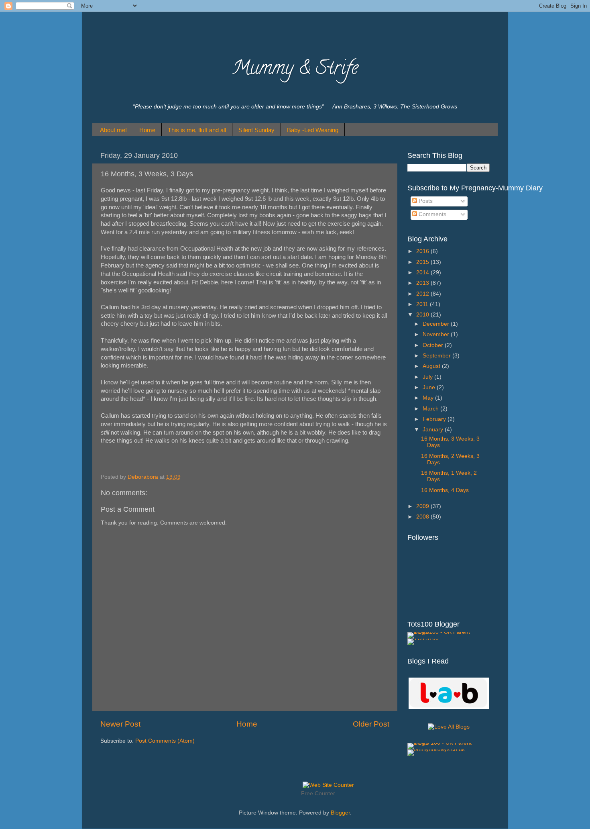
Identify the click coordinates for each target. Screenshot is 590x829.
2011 (423, 304)
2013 (423, 283)
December (437, 324)
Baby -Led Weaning (312, 130)
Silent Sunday (256, 130)
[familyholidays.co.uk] (436, 749)
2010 (423, 315)
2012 (423, 294)
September (437, 356)
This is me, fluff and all (197, 130)
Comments (431, 214)
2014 (423, 273)
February (435, 419)
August (432, 366)
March (431, 409)
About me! (113, 130)
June (430, 387)
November (437, 334)
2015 (423, 262)
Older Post (371, 724)
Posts (425, 201)
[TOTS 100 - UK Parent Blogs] (440, 632)
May (429, 398)
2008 (423, 517)
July (428, 377)
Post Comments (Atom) (165, 741)
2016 (423, 251)
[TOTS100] (423, 638)
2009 (423, 506)
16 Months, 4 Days (445, 490)
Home (147, 130)
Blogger (340, 813)
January (434, 430)
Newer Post (120, 724)
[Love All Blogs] (449, 707)
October (434, 345)
